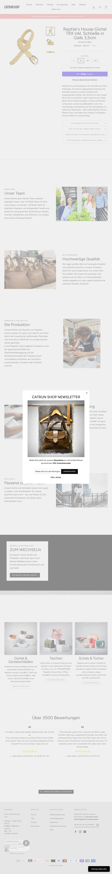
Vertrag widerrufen (99, 869)
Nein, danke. (56, 477)
